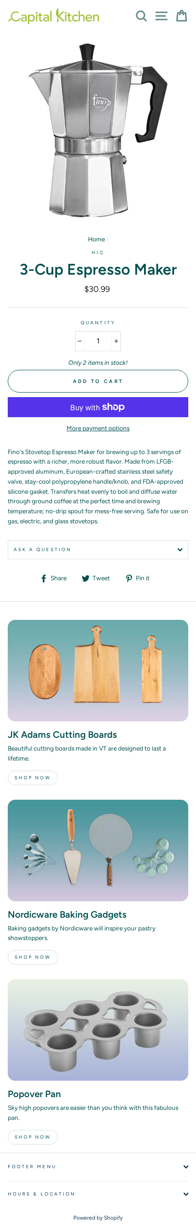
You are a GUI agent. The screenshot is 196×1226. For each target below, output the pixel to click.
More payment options (98, 428)
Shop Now (33, 778)
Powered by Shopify (98, 1218)
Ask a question (43, 549)
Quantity (98, 323)
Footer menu (32, 1167)
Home (96, 239)
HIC (98, 252)
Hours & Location (42, 1194)
